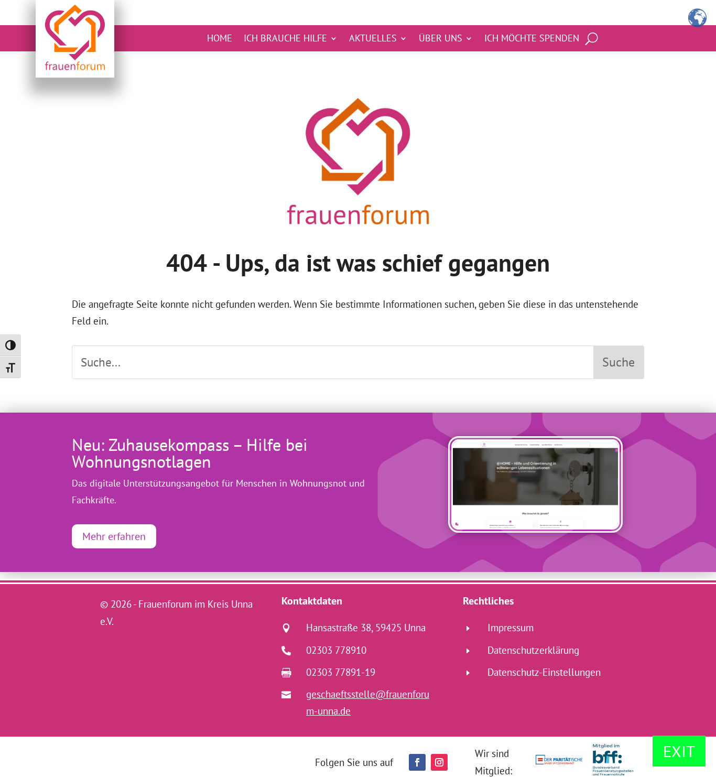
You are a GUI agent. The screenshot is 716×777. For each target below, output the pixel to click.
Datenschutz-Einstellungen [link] (544, 672)
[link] (535, 484)
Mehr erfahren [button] (114, 536)
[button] (417, 762)
